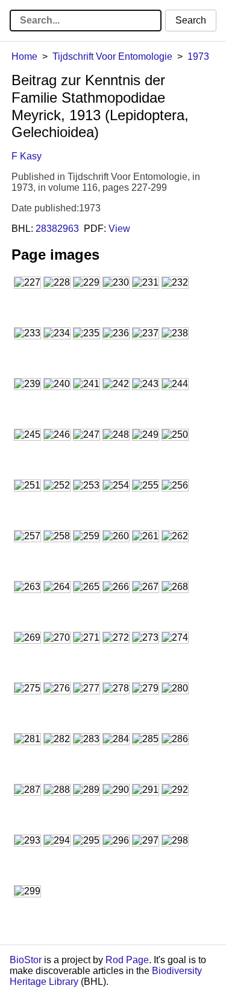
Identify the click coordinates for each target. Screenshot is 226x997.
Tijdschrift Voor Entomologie (112, 56)
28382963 (57, 228)
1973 (198, 56)
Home (24, 56)
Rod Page (127, 960)
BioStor (26, 960)
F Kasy (26, 156)
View (119, 228)
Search (190, 20)
